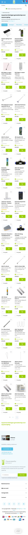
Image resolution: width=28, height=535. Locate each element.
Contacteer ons (7, 449)
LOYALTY (18, 531)
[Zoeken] (26, 5)
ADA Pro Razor (5, 137)
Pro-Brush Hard (5, 329)
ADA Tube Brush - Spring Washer (19, 330)
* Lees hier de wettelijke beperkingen (9, 477)
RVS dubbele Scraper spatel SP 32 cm (7, 105)
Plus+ (21, 508)
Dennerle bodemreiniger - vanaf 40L (5, 169)
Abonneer (22, 475)
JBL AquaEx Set (19, 137)
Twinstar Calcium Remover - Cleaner (6, 202)
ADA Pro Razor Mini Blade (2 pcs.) (6, 394)
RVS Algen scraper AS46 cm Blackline (6, 73)
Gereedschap (6, 12)
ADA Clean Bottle (19, 394)
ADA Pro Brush (5, 266)
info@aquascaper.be (7, 454)
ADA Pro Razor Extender (18, 362)
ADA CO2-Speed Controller (19, 168)
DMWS (17, 508)
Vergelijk (5, 58)
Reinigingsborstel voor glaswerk (6, 362)
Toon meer (11, 21)
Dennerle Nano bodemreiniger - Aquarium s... (19, 40)
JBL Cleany (4, 297)
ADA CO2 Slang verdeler (19, 234)
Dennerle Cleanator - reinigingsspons (7, 234)
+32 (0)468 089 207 (6, 452)
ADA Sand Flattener (20, 105)
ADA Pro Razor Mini (20, 266)
